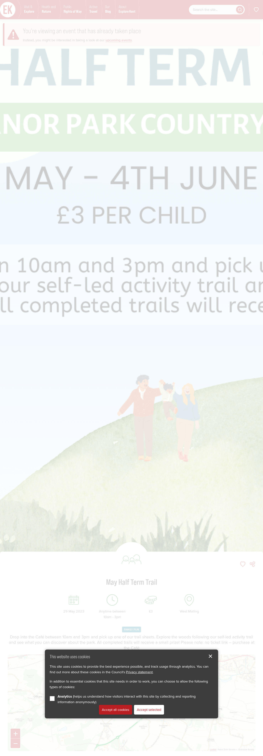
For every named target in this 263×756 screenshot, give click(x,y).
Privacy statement (139, 671)
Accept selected (149, 709)
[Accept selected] (210, 656)
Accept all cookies (115, 709)
